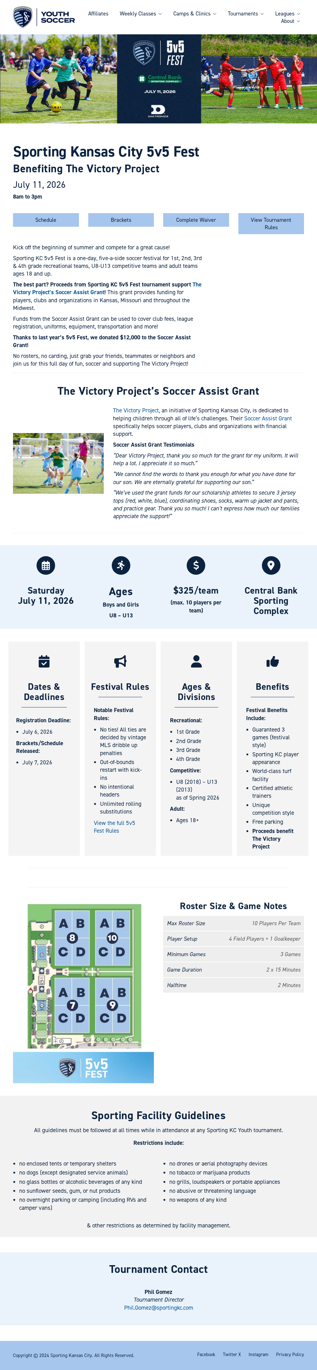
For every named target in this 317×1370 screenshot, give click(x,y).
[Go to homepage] (44, 17)
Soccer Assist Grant (268, 418)
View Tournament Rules (271, 223)
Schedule (45, 220)
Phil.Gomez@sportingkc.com (158, 1308)
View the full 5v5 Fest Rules (114, 827)
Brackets (121, 220)
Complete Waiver (196, 220)
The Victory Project (136, 410)
